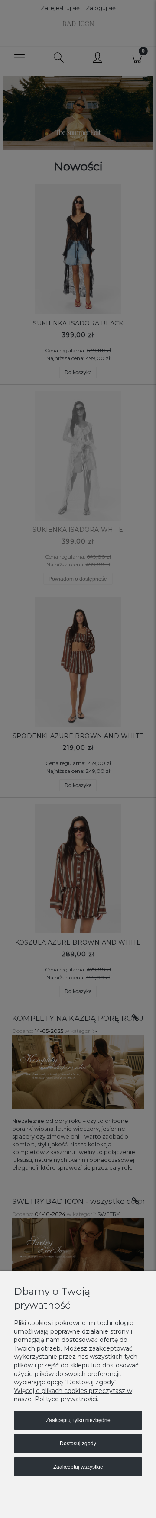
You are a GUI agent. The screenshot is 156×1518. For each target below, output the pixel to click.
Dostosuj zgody (78, 1444)
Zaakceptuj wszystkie (78, 1467)
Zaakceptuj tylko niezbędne (78, 1420)
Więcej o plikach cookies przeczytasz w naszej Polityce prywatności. (73, 1395)
